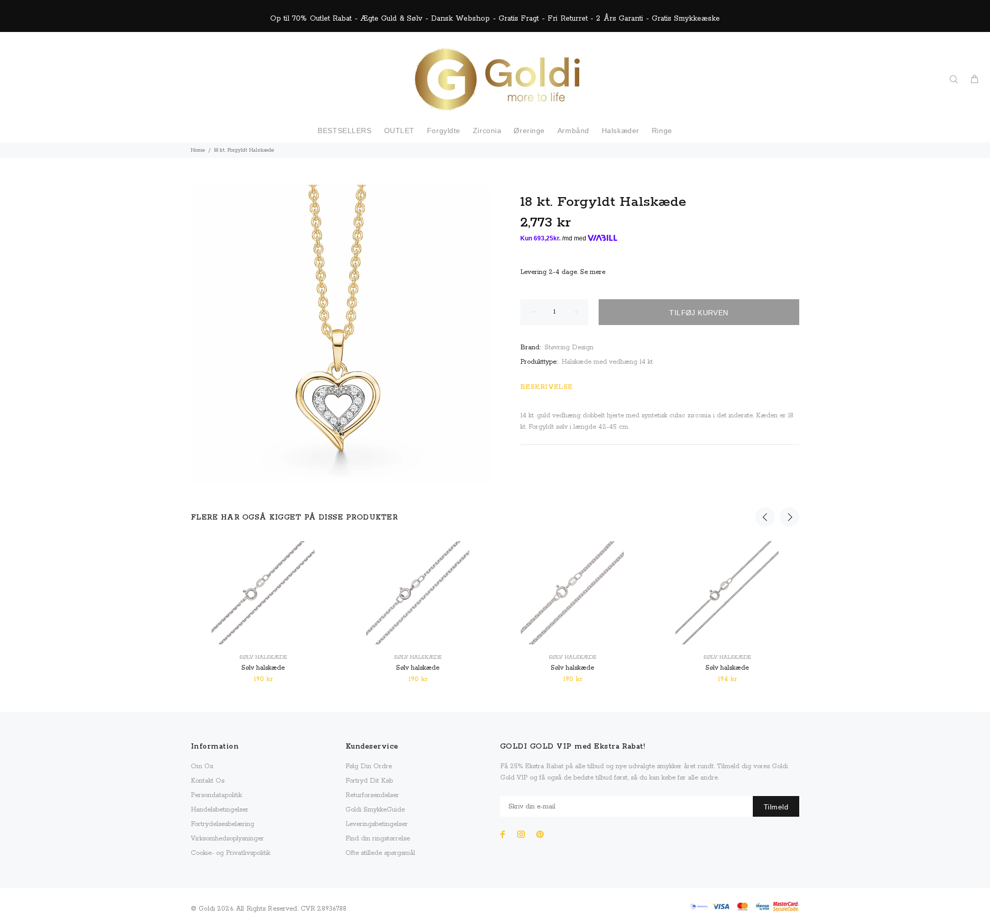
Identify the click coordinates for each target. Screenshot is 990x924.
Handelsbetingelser (220, 810)
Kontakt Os (207, 781)
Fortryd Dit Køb (369, 781)
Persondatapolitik (216, 795)
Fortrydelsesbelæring (222, 824)
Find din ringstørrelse (377, 838)
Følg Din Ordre (368, 766)
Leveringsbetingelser (376, 824)
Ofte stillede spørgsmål (380, 853)
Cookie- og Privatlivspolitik (230, 853)
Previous (765, 517)
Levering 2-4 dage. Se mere (562, 272)
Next (789, 517)
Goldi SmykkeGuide (375, 810)
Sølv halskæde (263, 657)
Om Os (202, 766)
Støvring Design (568, 347)
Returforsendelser (372, 795)
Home (198, 150)
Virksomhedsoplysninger (227, 838)
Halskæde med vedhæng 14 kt (607, 362)
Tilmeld (776, 807)
